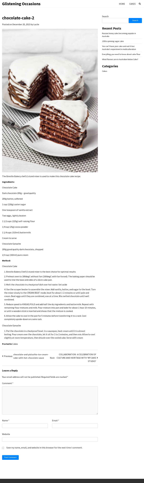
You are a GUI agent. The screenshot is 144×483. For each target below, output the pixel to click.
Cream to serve (9, 238)
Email (55, 420)
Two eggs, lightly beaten (14, 215)
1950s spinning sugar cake (113, 41)
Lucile (36, 24)
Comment (7, 383)
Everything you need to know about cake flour (121, 54)
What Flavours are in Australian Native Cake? (120, 59)
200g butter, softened (12, 198)
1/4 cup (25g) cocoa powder (15, 226)
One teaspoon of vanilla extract (17, 210)
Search (105, 16)
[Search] (140, 4)
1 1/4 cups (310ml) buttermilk (16, 232)
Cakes (132, 3)
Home (122, 3)
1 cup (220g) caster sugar (14, 204)
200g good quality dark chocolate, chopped (22, 249)
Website (6, 434)
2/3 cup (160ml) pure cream (15, 255)
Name (5, 420)
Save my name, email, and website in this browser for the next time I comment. (44, 447)
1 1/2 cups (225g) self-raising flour (18, 221)
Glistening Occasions (21, 3)
